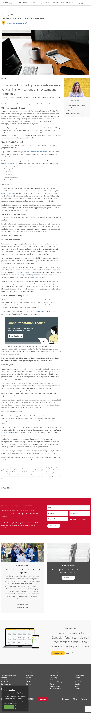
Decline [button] (20, 707)
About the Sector (58, 2)
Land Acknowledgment (8, 675)
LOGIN (70, 653)
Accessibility (85, 699)
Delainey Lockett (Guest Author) (17, 23)
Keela (37, 472)
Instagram (78, 680)
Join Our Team (79, 675)
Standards (29, 677)
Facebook (78, 682)
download (68, 578)
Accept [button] (9, 707)
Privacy (75, 699)
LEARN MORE (57, 653)
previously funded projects (26, 275)
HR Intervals (29, 684)
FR (86, 2)
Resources (54, 672)
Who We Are (23, 2)
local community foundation (37, 152)
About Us (4, 677)
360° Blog (53, 677)
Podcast (52, 680)
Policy (40, 2)
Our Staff (4, 680)
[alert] (15, 698)
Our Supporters (6, 684)
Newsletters (54, 675)
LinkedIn (77, 677)
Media (77, 686)
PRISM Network (31, 682)
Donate (77, 688)
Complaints (65, 699)
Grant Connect (6, 193)
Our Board (4, 682)
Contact (78, 672)
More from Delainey (75, 114)
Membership (30, 675)
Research (47, 2)
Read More (14, 703)
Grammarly (8, 432)
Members (69, 2)
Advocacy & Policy (56, 682)
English (75, 519)
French (84, 519)
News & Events (55, 686)
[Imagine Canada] (7, 3)
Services (32, 2)
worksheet (41, 311)
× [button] (26, 687)
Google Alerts (6, 163)
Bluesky (77, 684)
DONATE (43, 699)
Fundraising (6, 488)
